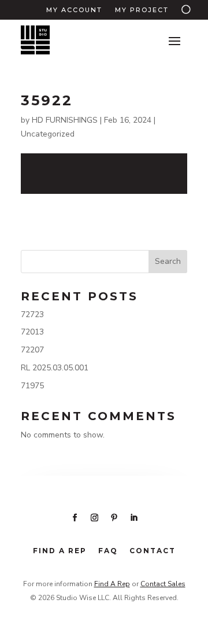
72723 (32, 314)
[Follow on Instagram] (94, 517)
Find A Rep (112, 583)
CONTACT (152, 550)
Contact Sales (162, 583)
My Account (74, 10)
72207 (32, 349)
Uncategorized (48, 133)
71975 (32, 385)
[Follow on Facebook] (74, 517)
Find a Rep (60, 550)
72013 (32, 331)
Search (168, 261)
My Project (142, 10)
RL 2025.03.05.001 (54, 367)
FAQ (108, 550)
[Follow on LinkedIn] (133, 517)
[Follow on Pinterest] (113, 517)
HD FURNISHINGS (65, 120)
